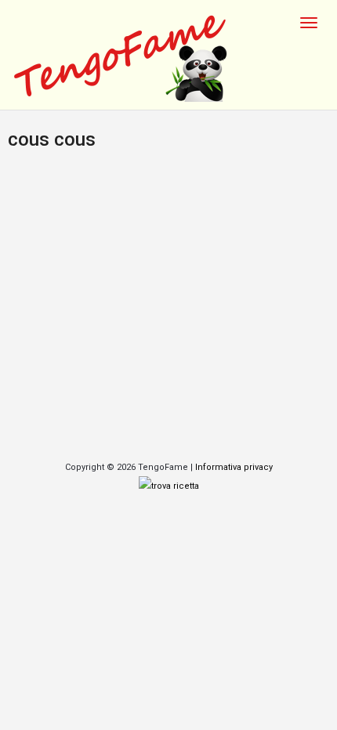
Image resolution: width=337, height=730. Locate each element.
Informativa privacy (234, 467)
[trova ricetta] (169, 486)
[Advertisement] (168, 308)
